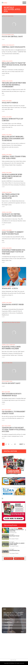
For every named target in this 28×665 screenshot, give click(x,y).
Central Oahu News (7, 100)
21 (15, 444)
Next (21, 444)
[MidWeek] (8, 3)
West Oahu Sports (6, 409)
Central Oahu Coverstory (8, 344)
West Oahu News (6, 391)
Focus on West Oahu (7, 381)
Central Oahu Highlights (8, 45)
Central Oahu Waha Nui (8, 286)
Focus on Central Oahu (8, 34)
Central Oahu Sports (7, 61)
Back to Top (13, 660)
